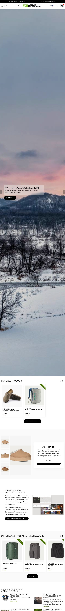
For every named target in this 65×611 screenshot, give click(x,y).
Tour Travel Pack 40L (9, 563)
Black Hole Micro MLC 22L (33, 409)
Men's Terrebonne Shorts (34, 564)
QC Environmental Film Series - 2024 (19, 595)
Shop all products (31, 421)
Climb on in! (13, 601)
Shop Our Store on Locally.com (16, 518)
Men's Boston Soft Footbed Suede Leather (10, 410)
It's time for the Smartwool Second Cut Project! (52, 596)
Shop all (31, 576)
